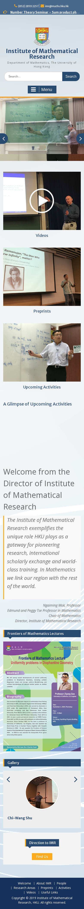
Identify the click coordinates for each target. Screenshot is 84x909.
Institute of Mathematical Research (42, 53)
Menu (46, 89)
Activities (65, 888)
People (61, 883)
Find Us (42, 856)
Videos (42, 235)
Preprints (42, 311)
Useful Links (49, 892)
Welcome (24, 883)
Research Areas (24, 888)
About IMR (43, 883)
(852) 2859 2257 (28, 6)
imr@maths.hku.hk (57, 6)
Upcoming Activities (42, 387)
